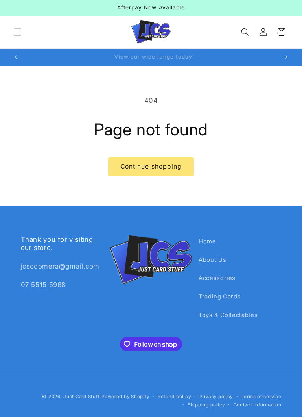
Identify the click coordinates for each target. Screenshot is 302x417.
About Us (212, 259)
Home (207, 241)
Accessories (217, 278)
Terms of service (261, 396)
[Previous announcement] (15, 57)
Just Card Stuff (81, 396)
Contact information (258, 405)
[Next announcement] (286, 57)
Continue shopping (151, 166)
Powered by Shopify (125, 396)
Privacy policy (216, 396)
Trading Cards (220, 296)
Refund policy (174, 396)
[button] (17, 32)
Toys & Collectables (228, 315)
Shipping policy (206, 405)
